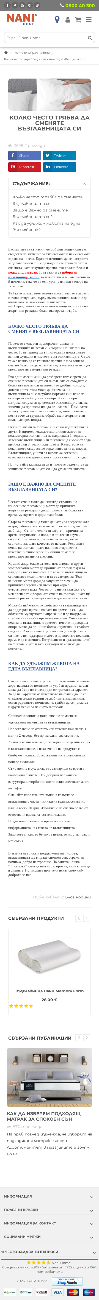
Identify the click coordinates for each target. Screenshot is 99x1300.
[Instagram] (37, 5)
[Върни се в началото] (5, 52)
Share (24, 156)
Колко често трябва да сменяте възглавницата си (43, 59)
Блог (27, 52)
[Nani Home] (22, 19)
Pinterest (26, 167)
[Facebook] (7, 5)
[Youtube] (22, 5)
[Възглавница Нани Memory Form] (49, 956)
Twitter (60, 156)
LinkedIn (61, 167)
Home (19, 52)
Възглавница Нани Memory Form (49, 991)
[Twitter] (15, 5)
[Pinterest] (29, 5)
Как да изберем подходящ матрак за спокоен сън (44, 1116)
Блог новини (40, 52)
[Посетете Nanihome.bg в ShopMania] (67, 1281)
